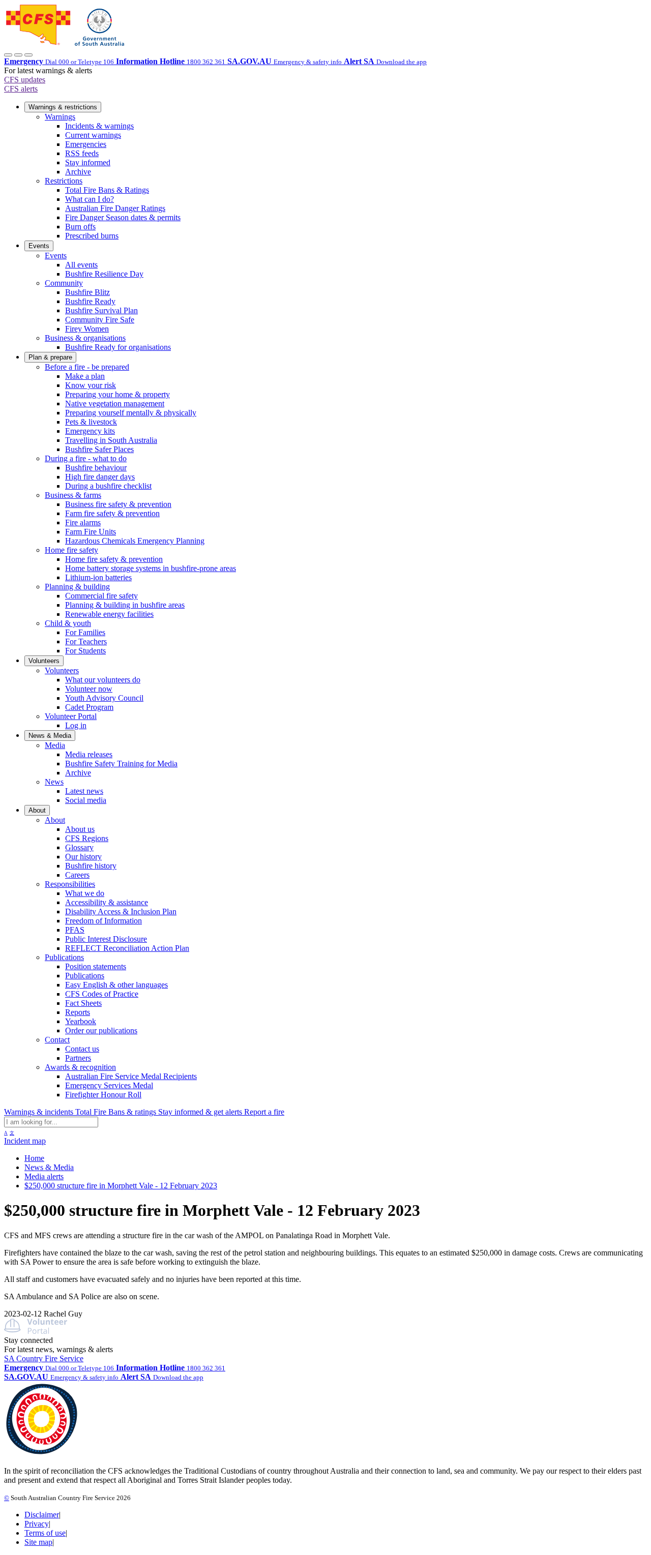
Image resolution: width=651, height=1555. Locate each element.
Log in (75, 725)
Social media (85, 800)
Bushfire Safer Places (99, 449)
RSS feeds (82, 153)
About (37, 810)
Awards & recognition (80, 1067)
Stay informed (87, 162)
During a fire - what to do (86, 458)
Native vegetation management (114, 403)
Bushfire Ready (90, 301)
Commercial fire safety (101, 595)
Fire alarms (83, 522)
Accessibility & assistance (106, 902)
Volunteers (44, 661)
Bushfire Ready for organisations (118, 347)
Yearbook (80, 1021)
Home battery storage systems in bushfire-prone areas (150, 568)
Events (38, 246)
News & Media (49, 735)
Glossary (79, 847)
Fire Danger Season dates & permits (123, 217)
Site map (38, 1542)
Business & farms (73, 495)
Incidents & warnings (99, 126)
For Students (85, 650)
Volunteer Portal (71, 716)
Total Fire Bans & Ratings (107, 190)
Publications (64, 957)
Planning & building (77, 586)
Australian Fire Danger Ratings (115, 208)
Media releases (88, 754)
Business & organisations (85, 338)
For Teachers (86, 641)
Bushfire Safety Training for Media (121, 763)
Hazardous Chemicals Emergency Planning (134, 540)
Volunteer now (88, 688)
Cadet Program (89, 707)
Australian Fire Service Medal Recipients (131, 1076)
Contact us (82, 1048)
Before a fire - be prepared (87, 367)
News (54, 782)
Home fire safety (71, 550)
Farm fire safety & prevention (112, 513)
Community (64, 283)
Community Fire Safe (99, 319)
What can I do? (89, 199)
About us (80, 829)
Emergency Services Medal (109, 1085)
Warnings (60, 116)
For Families (85, 632)
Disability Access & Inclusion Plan (120, 911)
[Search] (18, 54)
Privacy (36, 1523)
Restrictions (63, 180)
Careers (77, 875)
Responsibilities (70, 884)
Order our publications (101, 1030)
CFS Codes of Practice (101, 994)
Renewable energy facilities (109, 614)
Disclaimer (41, 1514)
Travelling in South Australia (111, 440)
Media (55, 745)
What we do (84, 893)
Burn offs (80, 226)
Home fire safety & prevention (114, 559)
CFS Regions (86, 838)
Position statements (95, 966)
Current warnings (93, 135)
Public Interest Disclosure (106, 939)
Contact (57, 1039)
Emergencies (85, 144)
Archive (78, 171)
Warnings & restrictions (62, 107)
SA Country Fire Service (43, 1358)
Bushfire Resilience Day (104, 274)
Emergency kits (90, 431)
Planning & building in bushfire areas (125, 605)
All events (81, 264)
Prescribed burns (92, 235)
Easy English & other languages (116, 984)
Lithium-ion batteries (98, 577)
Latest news (84, 791)
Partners (78, 1058)
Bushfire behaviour (96, 467)
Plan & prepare (50, 357)
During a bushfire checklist (108, 486)
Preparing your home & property (117, 394)
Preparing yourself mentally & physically (130, 412)
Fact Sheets (83, 1003)
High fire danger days (100, 476)
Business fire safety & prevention (118, 504)
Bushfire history (90, 865)
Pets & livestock (91, 421)
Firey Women (87, 328)
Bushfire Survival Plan (101, 310)
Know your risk (90, 385)
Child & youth (68, 623)
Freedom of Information (103, 920)
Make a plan (85, 376)
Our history (83, 856)
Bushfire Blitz (87, 292)
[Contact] (8, 54)
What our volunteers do (102, 679)
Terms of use (45, 1533)
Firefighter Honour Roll (103, 1094)
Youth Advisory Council (104, 698)
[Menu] (28, 54)
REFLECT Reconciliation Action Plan (127, 948)
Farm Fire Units (90, 531)
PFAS (74, 929)
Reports (77, 1012)
